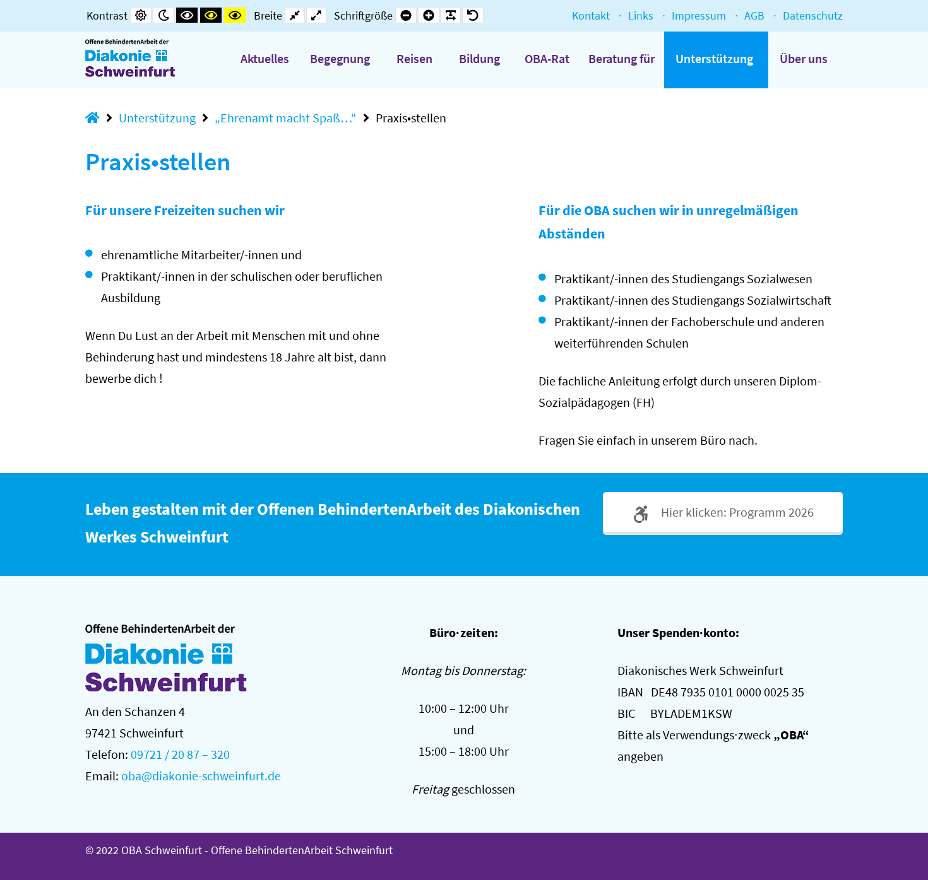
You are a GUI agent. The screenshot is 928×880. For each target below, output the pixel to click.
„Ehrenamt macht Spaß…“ (286, 118)
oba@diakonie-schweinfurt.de (201, 775)
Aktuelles (265, 58)
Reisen (414, 58)
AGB (754, 15)
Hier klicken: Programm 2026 (736, 512)
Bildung (479, 58)
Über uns (804, 58)
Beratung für (621, 58)
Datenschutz (813, 15)
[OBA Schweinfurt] (140, 58)
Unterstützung (714, 58)
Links (640, 15)
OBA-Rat (547, 58)
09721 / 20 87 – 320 (180, 754)
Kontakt (591, 15)
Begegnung (340, 58)
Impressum (699, 15)
